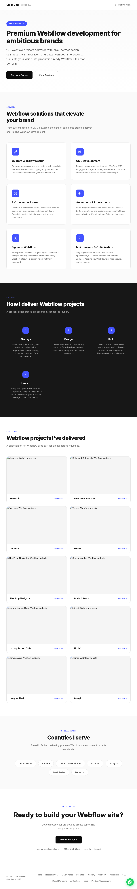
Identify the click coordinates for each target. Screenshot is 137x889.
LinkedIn (87, 849)
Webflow (102, 875)
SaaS (86, 881)
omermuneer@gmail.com (47, 849)
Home (39, 875)
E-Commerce (67, 875)
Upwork (97, 849)
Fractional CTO (51, 875)
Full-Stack (80, 875)
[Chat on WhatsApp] (130, 882)
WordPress (114, 875)
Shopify (91, 875)
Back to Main (124, 5)
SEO (124, 875)
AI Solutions (75, 881)
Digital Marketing (59, 881)
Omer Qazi (18, 4)
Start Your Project (19, 75)
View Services (46, 75)
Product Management (101, 881)
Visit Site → (59, 498)
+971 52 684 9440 (71, 849)
